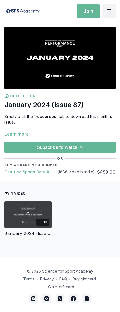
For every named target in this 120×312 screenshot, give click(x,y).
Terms (29, 279)
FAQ (63, 279)
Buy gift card (84, 279)
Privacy (47, 279)
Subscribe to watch (57, 147)
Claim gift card (61, 286)
